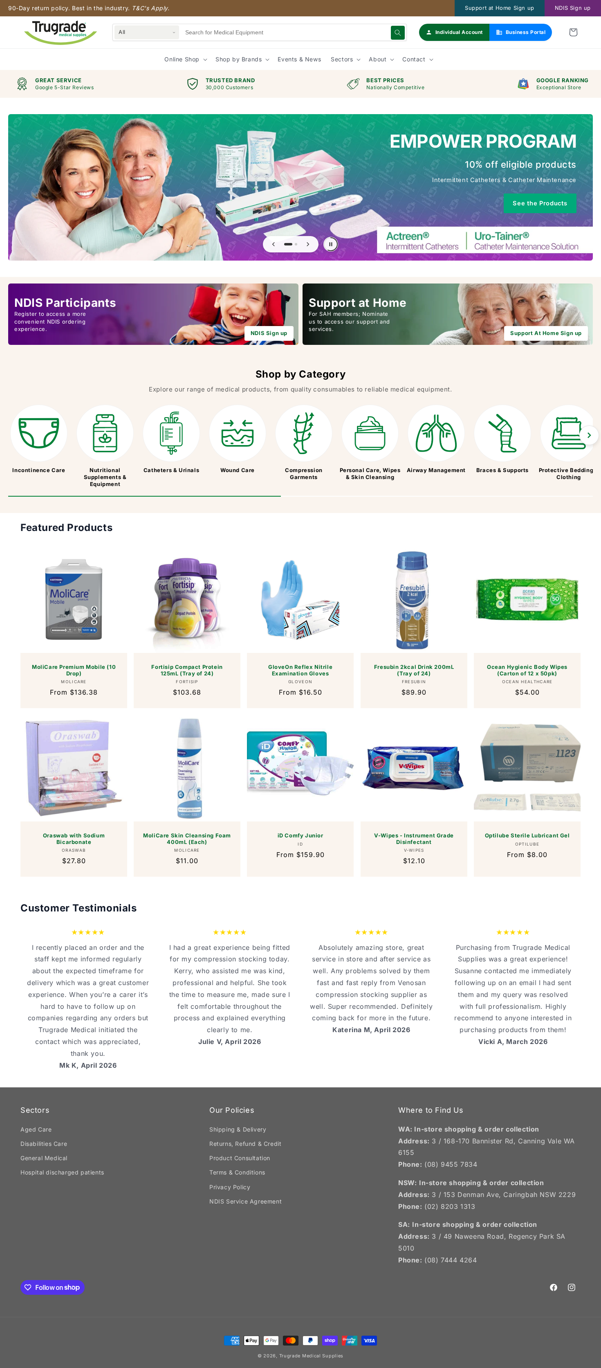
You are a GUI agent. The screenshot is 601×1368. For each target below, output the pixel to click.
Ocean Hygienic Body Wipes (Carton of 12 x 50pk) (527, 670)
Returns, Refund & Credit (245, 1143)
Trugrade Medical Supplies (311, 1356)
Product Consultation (239, 1157)
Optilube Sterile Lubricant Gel (527, 835)
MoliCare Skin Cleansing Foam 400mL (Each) (187, 838)
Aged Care (36, 1129)
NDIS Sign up (573, 7)
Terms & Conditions (237, 1172)
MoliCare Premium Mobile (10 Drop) (74, 670)
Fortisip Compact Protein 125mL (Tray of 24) (187, 670)
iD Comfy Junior (300, 835)
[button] (573, 32)
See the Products (540, 203)
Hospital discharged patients (62, 1172)
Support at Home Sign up (499, 7)
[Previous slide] (273, 244)
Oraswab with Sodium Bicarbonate (74, 838)
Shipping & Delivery (237, 1129)
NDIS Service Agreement (245, 1201)
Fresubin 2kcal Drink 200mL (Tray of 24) (414, 670)
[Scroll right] (589, 435)
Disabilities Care (43, 1143)
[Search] (398, 33)
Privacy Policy (229, 1187)
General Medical (43, 1157)
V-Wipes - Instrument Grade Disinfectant (414, 838)
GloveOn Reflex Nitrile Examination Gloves (300, 670)
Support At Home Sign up (546, 333)
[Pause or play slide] (330, 244)
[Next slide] (308, 244)
